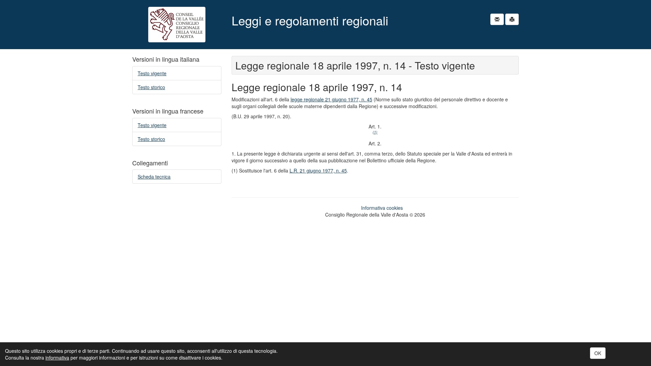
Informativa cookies (382, 207)
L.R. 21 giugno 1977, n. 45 (318, 170)
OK (597, 353)
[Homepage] (176, 24)
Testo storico (151, 87)
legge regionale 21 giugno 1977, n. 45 (331, 99)
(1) (375, 132)
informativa (57, 357)
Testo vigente (152, 73)
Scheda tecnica (154, 176)
